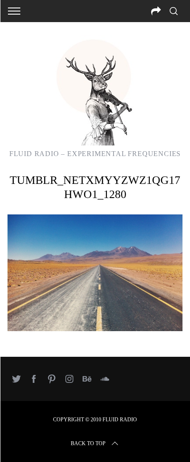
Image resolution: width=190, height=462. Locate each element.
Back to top (88, 443)
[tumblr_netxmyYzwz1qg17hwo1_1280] (95, 328)
